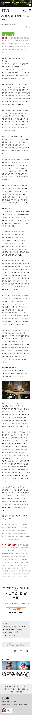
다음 (27, 651)
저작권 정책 (24, 686)
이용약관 (16, 686)
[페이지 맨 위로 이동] (27, 676)
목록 (21, 651)
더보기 (23, 27)
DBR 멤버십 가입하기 (16, 612)
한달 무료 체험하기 (16, 609)
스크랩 (29, 27)
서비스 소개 (7, 686)
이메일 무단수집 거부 (22, 689)
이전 (14, 651)
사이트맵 (10, 692)
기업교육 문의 (20, 692)
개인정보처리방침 (9, 689)
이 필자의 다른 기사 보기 (9, 635)
